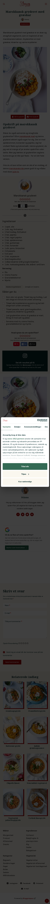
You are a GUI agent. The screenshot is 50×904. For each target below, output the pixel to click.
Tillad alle (25, 466)
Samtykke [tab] (7, 427)
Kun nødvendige (25, 482)
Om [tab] (46, 427)
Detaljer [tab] (17, 427)
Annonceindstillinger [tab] (32, 427)
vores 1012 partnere (16, 439)
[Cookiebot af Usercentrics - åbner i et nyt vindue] (37, 420)
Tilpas (23, 474)
